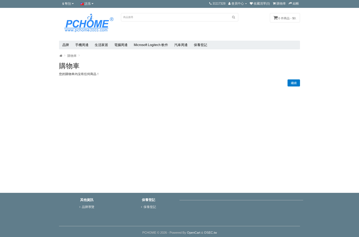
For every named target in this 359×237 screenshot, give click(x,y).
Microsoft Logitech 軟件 (151, 45)
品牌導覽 (88, 207)
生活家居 (101, 45)
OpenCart (193, 232)
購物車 (72, 55)
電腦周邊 (121, 45)
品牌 (65, 45)
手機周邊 (82, 45)
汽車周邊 (181, 45)
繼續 (294, 83)
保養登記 (200, 45)
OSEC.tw (210, 232)
